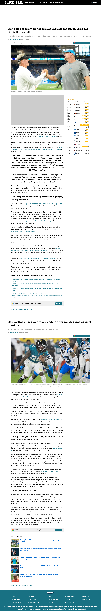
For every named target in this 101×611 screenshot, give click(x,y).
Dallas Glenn (14, 332)
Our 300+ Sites (69, 596)
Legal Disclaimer (16, 602)
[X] (91, 2)
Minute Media (11, 606)
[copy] (21, 43)
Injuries (57, 2)
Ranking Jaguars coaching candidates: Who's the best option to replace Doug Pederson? (36, 280)
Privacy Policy (53, 599)
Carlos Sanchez (15, 39)
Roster (52, 2)
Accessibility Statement (35, 602)
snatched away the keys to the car (51, 419)
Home (12, 309)
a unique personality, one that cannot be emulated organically (42, 204)
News (26, 2)
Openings (31, 596)
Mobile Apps (85, 596)
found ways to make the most (50, 471)
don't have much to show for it (47, 136)
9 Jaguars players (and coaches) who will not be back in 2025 (32, 293)
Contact (51, 596)
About (13, 596)
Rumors (31, 2)
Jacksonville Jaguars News (24, 309)
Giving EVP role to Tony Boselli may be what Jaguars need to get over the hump (37, 289)
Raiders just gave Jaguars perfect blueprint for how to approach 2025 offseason (35, 284)
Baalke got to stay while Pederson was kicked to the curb (37, 259)
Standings (45, 2)
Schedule (38, 2)
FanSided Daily (15, 599)
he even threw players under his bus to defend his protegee (33, 221)
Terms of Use (68, 599)
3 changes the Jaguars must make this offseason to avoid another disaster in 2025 (37, 296)
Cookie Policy (86, 599)
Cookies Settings (69, 602)
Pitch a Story (32, 599)
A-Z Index (52, 602)
